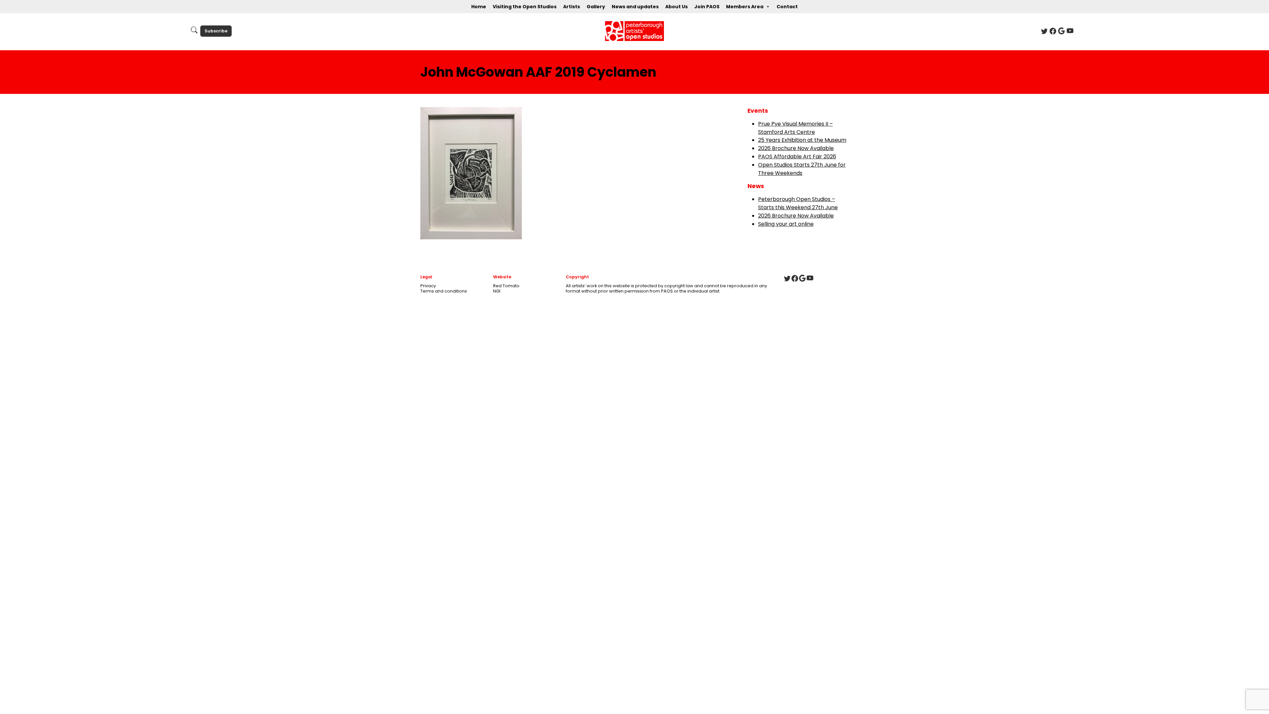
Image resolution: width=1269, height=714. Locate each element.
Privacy (428, 286)
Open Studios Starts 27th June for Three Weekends (802, 169)
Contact (787, 6)
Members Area (744, 6)
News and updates (635, 6)
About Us (676, 6)
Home (478, 6)
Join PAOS (706, 6)
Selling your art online (786, 224)
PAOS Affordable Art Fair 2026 (797, 156)
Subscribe (216, 31)
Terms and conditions (443, 291)
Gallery (596, 6)
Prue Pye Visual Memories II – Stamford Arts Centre (795, 128)
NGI (496, 291)
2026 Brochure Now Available (796, 148)
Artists (571, 6)
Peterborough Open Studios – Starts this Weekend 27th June (798, 203)
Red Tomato (506, 286)
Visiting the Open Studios (525, 6)
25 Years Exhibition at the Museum (802, 140)
